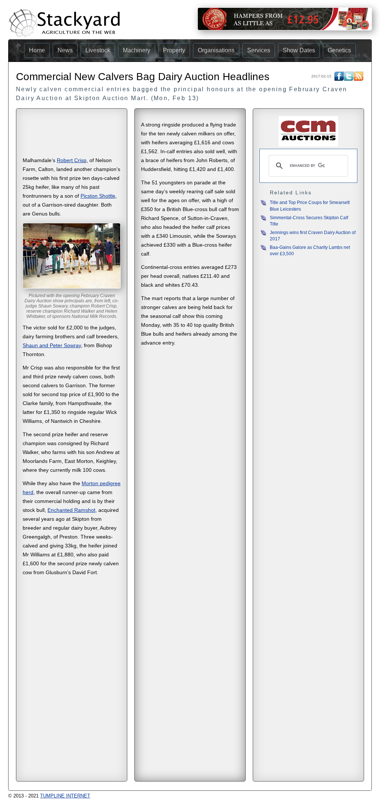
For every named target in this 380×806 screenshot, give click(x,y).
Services (258, 50)
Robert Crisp (71, 160)
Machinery (136, 50)
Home (37, 50)
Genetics (339, 50)
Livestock (97, 50)
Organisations (216, 50)
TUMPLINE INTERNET (65, 796)
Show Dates (299, 50)
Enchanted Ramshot (71, 510)
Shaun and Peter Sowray (52, 345)
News (65, 50)
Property (174, 50)
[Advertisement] (72, 135)
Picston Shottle (98, 196)
